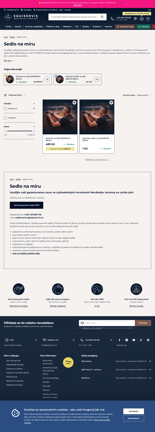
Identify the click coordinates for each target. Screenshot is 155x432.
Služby (12, 37)
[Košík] (148, 18)
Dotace (46, 390)
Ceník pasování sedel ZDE (26, 205)
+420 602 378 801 (92, 340)
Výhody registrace (58, 306)
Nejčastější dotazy (15, 364)
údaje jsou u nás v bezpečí (92, 328)
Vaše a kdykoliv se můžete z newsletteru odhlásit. (106, 328)
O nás (97, 306)
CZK (149, 10)
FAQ (12, 340)
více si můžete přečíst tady (26, 253)
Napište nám (53, 340)
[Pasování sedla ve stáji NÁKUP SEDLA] (97, 117)
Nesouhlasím (133, 418)
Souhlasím (133, 411)
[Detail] (47, 79)
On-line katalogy (51, 378)
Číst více (7, 61)
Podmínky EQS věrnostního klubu (50, 371)
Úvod (6, 37)
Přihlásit (143, 323)
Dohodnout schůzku (19, 306)
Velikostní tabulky (15, 381)
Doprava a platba (14, 369)
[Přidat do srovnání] (74, 102)
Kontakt (46, 386)
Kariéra (46, 382)
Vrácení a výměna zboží (17, 373)
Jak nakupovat (13, 360)
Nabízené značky (14, 385)
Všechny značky (136, 306)
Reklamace (11, 377)
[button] (126, 4)
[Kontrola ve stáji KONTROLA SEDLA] (60, 117)
